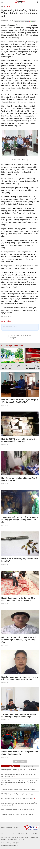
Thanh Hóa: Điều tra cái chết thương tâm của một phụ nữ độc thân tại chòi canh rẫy (19, 519)
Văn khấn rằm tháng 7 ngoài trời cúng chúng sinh (17, 814)
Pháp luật (7, 6)
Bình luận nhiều (29, 766)
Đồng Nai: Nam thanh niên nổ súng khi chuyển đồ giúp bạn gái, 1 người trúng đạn (18, 639)
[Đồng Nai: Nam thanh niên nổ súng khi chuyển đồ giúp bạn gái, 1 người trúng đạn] (20, 622)
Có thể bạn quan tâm (12, 346)
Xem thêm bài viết (20, 761)
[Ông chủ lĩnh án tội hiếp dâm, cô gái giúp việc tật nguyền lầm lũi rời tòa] (20, 384)
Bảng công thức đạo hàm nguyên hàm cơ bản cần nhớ (18, 770)
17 (14, 776)
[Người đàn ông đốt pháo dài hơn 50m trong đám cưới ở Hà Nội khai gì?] (20, 583)
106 (33, 798)
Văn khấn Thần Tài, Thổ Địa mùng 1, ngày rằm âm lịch (18, 789)
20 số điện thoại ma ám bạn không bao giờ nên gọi (17, 794)
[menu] (2, 2)
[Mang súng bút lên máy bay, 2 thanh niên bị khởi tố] (20, 543)
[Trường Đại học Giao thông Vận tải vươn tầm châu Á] (12, 355)
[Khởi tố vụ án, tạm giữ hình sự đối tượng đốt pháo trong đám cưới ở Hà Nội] (20, 662)
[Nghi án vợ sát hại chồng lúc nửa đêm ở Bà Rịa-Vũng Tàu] (20, 463)
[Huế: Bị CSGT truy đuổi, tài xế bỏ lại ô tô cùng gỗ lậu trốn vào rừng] (20, 424)
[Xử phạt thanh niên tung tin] (20, 699)
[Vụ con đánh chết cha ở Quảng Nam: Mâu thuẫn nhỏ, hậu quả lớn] (20, 736)
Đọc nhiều (11, 766)
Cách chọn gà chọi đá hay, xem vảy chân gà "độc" (16, 810)
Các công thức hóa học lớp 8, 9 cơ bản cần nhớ (16, 798)
